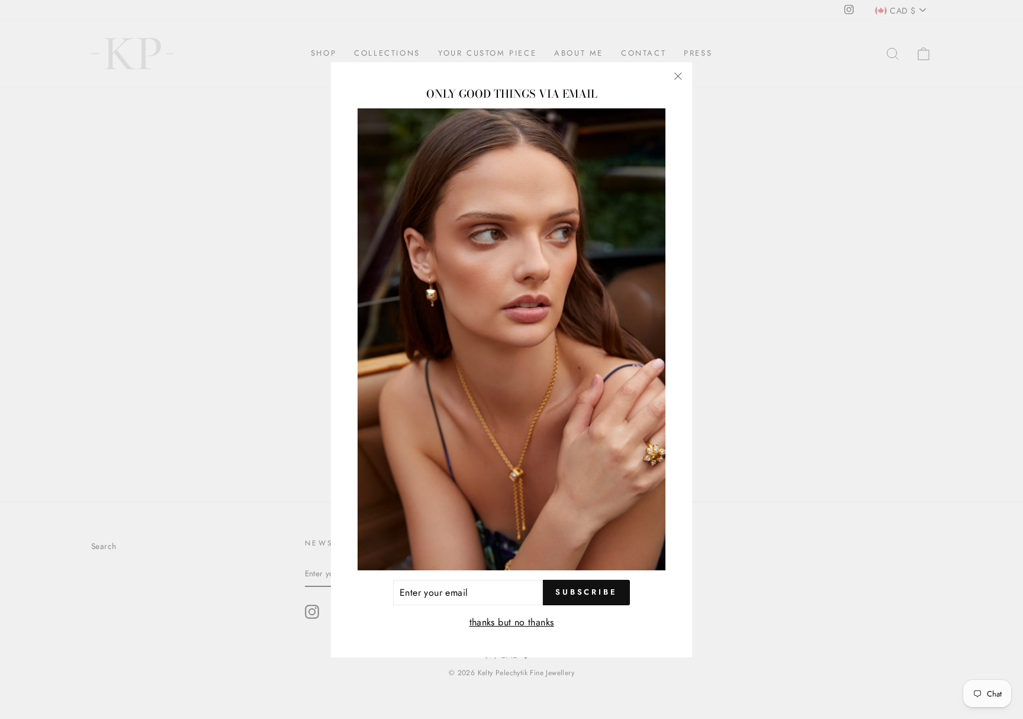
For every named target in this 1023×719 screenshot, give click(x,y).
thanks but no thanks (511, 622)
